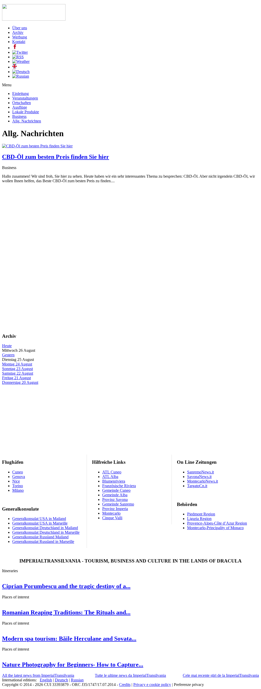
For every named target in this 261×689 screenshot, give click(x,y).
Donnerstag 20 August (20, 382)
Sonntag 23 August (17, 369)
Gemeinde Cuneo (116, 490)
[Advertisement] (130, 223)
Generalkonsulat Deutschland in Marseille (46, 532)
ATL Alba (110, 476)
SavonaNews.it (199, 476)
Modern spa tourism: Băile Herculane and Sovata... (69, 638)
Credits (124, 684)
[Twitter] (20, 52)
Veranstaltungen (25, 98)
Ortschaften (21, 103)
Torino (17, 486)
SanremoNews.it (200, 472)
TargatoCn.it (197, 486)
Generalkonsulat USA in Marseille (40, 523)
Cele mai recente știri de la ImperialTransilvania (221, 675)
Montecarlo (111, 513)
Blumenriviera (113, 481)
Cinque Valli (112, 518)
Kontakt (18, 41)
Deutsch (61, 680)
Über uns (19, 28)
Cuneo (17, 472)
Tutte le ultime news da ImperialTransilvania (130, 675)
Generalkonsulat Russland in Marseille (43, 541)
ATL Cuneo (111, 472)
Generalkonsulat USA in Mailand (39, 518)
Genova (18, 476)
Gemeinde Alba (114, 495)
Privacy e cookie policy (152, 684)
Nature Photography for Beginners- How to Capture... (72, 664)
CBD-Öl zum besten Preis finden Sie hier (55, 156)
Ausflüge (19, 107)
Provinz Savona (115, 499)
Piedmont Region (201, 514)
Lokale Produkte (25, 112)
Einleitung (20, 93)
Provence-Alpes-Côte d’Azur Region (217, 523)
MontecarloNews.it (202, 481)
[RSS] (18, 57)
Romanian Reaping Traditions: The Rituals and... (66, 612)
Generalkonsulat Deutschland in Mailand (45, 528)
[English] (14, 67)
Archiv (17, 32)
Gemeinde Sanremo (118, 504)
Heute (7, 346)
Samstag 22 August (17, 373)
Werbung (19, 37)
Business (19, 116)
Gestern (8, 355)
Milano (18, 490)
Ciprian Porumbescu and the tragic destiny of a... (66, 586)
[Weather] (21, 61)
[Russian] (20, 76)
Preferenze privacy (189, 684)
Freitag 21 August (16, 378)
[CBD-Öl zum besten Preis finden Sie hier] (37, 146)
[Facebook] (14, 48)
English (46, 680)
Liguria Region (199, 518)
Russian (77, 680)
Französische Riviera (119, 486)
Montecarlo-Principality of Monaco (215, 528)
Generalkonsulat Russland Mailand (40, 537)
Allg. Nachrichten (26, 121)
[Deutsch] (21, 71)
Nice (16, 481)
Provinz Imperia (115, 509)
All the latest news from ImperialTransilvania (38, 675)
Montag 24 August (17, 364)
